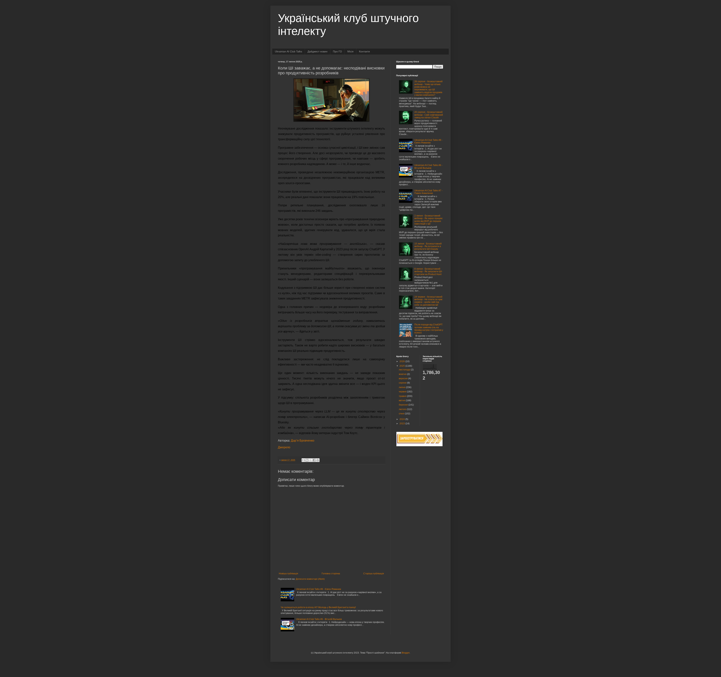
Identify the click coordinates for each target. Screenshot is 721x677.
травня (403, 396)
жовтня (403, 374)
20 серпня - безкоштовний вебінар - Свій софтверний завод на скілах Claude (428, 115)
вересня (403, 378)
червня (403, 391)
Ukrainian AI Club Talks (288, 51)
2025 (402, 366)
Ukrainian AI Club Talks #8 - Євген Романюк (318, 589)
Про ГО (337, 51)
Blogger (406, 652)
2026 (402, 361)
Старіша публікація (373, 573)
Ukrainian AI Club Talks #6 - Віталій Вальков (319, 619)
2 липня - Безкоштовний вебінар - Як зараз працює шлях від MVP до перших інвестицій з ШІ (428, 219)
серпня (403, 382)
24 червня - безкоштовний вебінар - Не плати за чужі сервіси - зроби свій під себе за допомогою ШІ (428, 301)
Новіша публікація (288, 573)
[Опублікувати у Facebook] (314, 460)
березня (403, 404)
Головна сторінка (331, 573)
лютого (403, 409)
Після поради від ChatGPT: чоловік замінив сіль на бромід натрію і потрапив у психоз (428, 328)
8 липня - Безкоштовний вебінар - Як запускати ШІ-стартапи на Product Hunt (428, 272)
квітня (402, 400)
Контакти (364, 51)
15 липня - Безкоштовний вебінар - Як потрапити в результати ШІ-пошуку (428, 246)
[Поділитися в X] (310, 460)
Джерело (284, 447)
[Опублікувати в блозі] (307, 460)
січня (402, 413)
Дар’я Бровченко (302, 440)
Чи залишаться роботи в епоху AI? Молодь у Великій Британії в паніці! (318, 607)
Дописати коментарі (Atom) (310, 579)
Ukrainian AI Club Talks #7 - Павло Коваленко (428, 192)
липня (402, 387)
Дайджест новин (317, 51)
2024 (402, 419)
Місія (350, 51)
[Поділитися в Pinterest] (318, 460)
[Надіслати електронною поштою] (303, 460)
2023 (402, 423)
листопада (405, 369)
